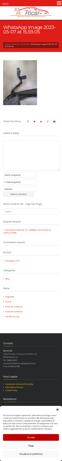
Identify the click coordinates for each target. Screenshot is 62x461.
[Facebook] (29, 123)
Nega (31, 445)
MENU (5, 3)
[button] (57, 409)
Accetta (31, 437)
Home (7, 44)
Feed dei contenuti (13, 306)
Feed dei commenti (14, 311)
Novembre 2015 (12, 260)
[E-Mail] (56, 123)
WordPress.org (12, 316)
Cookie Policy (11, 390)
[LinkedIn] (43, 123)
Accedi (8, 301)
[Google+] (49, 123)
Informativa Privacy (14, 387)
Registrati (9, 296)
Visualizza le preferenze (31, 454)
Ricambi (15, 44)
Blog (7, 278)
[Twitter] (36, 123)
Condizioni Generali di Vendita (19, 384)
